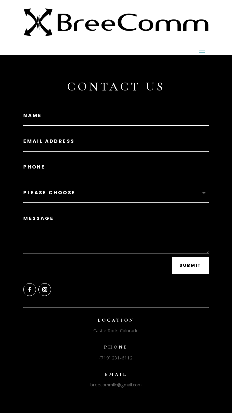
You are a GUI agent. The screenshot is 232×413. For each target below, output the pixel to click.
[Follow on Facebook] (29, 289)
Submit (190, 265)
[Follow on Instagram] (44, 289)
